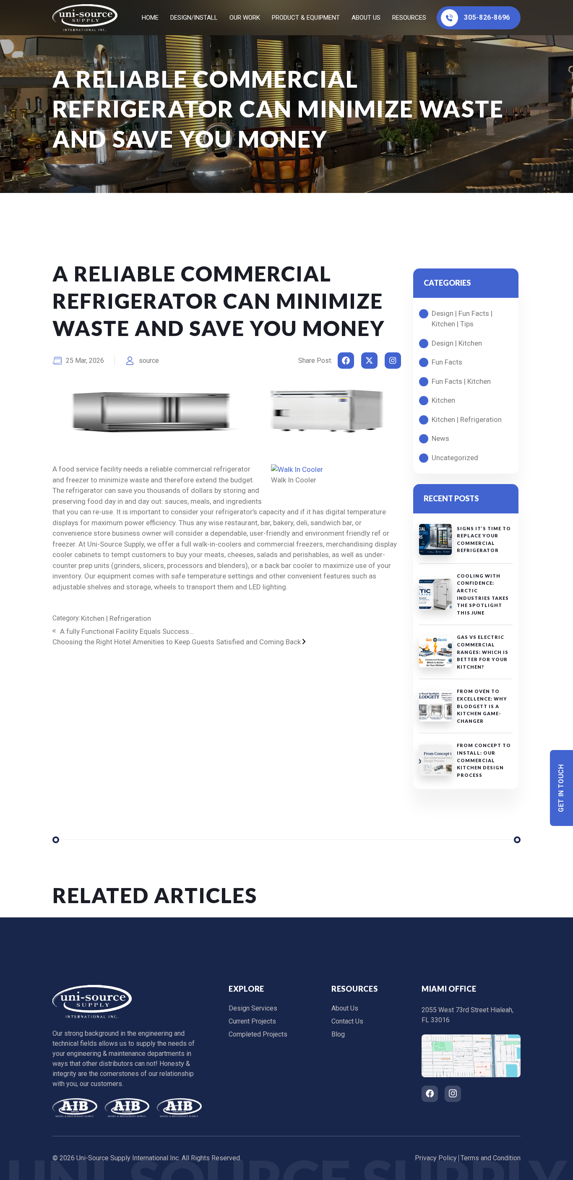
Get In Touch (561, 788)
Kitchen (443, 400)
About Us (366, 17)
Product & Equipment (306, 17)
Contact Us (347, 1021)
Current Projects (252, 1021)
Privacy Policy (436, 1158)
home (150, 17)
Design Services (253, 1008)
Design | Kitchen (457, 343)
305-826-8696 (487, 17)
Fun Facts (447, 362)
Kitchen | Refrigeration (116, 618)
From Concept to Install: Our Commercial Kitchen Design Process (484, 759)
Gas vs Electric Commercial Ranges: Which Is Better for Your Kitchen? (482, 651)
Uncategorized (455, 457)
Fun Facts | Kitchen (461, 381)
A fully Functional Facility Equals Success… (126, 631)
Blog (338, 1034)
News (440, 438)
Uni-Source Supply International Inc (127, 1158)
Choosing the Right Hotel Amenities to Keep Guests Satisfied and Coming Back (177, 642)
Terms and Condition (491, 1158)
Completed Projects (258, 1034)
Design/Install (194, 17)
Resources (409, 17)
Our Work (244, 17)
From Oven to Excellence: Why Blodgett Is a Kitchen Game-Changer (482, 705)
